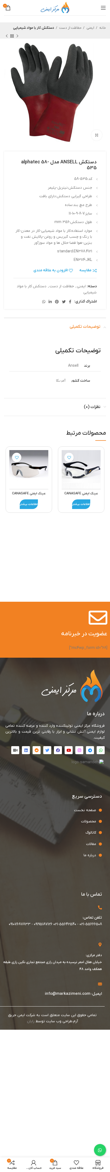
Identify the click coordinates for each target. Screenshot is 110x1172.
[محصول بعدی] (6, 36)
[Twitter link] (63, 301)
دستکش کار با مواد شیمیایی (33, 28)
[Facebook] (58, 750)
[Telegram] (90, 750)
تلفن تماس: (92, 917)
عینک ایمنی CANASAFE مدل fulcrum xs (29, 495)
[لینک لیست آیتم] (51, 810)
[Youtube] (69, 750)
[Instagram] (79, 750)
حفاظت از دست (69, 28)
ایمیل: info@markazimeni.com (73, 993)
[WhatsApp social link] (44, 301)
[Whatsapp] (101, 750)
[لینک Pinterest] (56, 301)
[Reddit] (37, 750)
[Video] (15, 750)
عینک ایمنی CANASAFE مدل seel (81, 495)
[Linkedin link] (50, 301)
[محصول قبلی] (17, 36)
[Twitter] (47, 750)
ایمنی (90, 28)
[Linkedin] (26, 750)
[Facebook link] (70, 301)
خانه (102, 28)
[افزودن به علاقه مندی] (69, 457)
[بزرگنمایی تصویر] (96, 135)
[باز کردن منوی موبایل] (103, 7)
